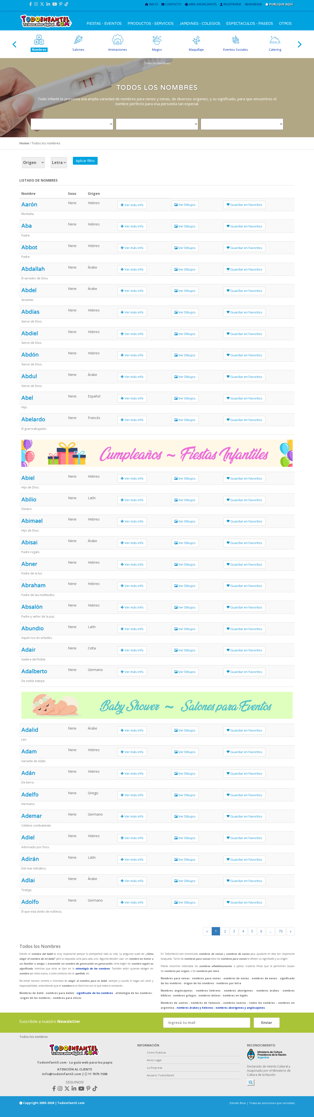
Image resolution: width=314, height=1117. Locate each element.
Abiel (28, 478)
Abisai (29, 542)
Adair (28, 650)
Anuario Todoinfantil (160, 1075)
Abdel (29, 290)
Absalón (32, 607)
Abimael (32, 521)
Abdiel (29, 333)
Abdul (29, 376)
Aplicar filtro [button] (85, 160)
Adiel (28, 837)
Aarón (29, 204)
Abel (27, 398)
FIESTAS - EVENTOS (104, 23)
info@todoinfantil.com (61, 1074)
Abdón (30, 355)
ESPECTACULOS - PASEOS (249, 23)
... (270, 931)
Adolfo (30, 902)
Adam (29, 751)
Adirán (30, 859)
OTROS (285, 23)
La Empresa (154, 1067)
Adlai (28, 880)
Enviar (266, 1022)
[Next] (299, 44)
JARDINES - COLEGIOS (200, 23)
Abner (29, 564)
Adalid (29, 730)
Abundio (32, 628)
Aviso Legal (154, 1060)
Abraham (33, 585)
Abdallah (33, 269)
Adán (28, 773)
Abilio (28, 499)
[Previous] (15, 44)
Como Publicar (156, 1052)
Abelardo (33, 419)
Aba (26, 226)
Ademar (31, 816)
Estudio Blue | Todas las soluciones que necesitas (262, 1103)
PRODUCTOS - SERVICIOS (151, 23)
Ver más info (134, 205)
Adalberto (34, 671)
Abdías (30, 312)
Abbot (29, 247)
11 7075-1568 (97, 1074)
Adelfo (30, 795)
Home (24, 143)
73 (281, 931)
